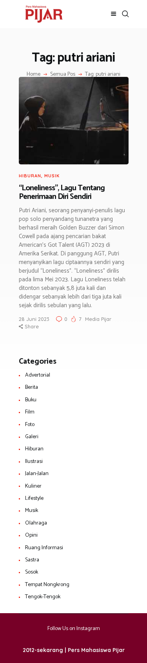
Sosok (31, 572)
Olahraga (36, 523)
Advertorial (37, 375)
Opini (31, 535)
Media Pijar (98, 319)
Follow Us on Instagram (73, 628)
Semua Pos (62, 74)
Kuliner (33, 486)
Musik (52, 175)
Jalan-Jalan (37, 473)
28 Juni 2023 (34, 319)
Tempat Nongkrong (47, 584)
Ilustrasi (34, 461)
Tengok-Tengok (42, 596)
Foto (29, 424)
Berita (31, 387)
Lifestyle (34, 498)
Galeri (31, 436)
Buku (30, 399)
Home (33, 74)
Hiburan (30, 175)
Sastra (32, 560)
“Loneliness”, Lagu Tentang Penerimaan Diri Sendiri (62, 193)
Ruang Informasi (44, 547)
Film (29, 412)
